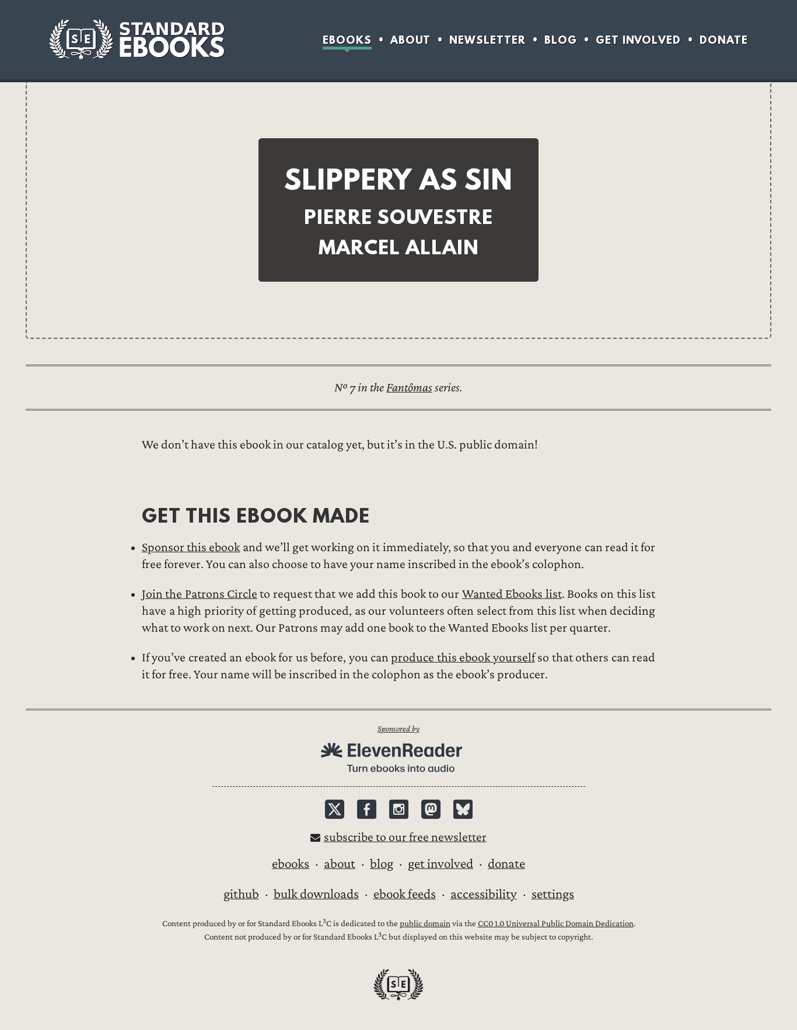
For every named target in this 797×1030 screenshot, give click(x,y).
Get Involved (638, 40)
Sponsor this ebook (191, 547)
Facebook (366, 809)
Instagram (398, 809)
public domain (425, 923)
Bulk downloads (316, 894)
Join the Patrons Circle (199, 594)
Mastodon (431, 809)
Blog (560, 40)
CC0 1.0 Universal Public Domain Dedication (556, 923)
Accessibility (483, 894)
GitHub (241, 894)
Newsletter (487, 40)
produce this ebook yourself (462, 657)
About (410, 40)
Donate (724, 40)
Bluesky (463, 809)
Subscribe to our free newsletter (405, 837)
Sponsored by (398, 728)
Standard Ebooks (136, 39)
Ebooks (347, 40)
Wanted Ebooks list (512, 594)
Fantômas (409, 387)
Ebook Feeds (404, 894)
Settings (553, 894)
